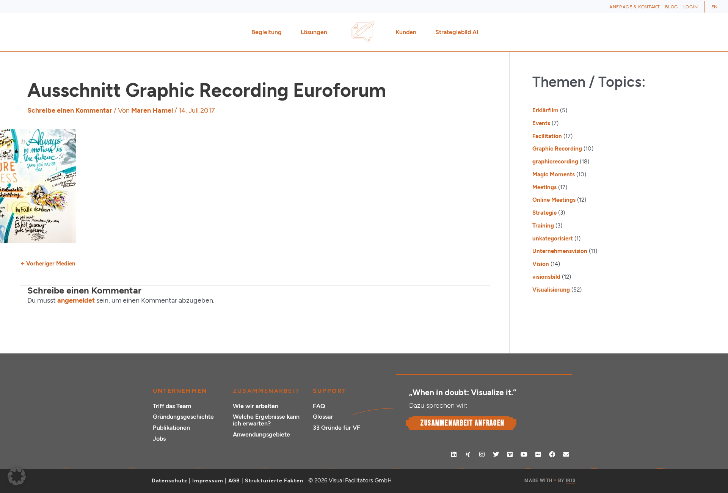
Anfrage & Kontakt (634, 6)
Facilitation (547, 136)
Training (543, 225)
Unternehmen (180, 390)
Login (690, 6)
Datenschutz (169, 480)
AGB (234, 480)
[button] (16, 476)
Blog (671, 6)
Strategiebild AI (457, 32)
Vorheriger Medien (47, 263)
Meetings (544, 187)
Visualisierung (551, 289)
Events (541, 123)
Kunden (405, 32)
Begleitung (266, 32)
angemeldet (76, 300)
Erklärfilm (545, 110)
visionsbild (546, 276)
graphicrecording (555, 161)
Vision (540, 264)
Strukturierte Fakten (274, 480)
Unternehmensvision (559, 251)
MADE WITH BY (549, 480)
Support (329, 390)
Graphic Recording (557, 148)
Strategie (544, 212)
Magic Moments (553, 174)
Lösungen (314, 32)
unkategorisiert (552, 238)
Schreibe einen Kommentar (69, 110)
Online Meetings (554, 199)
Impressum (207, 480)
